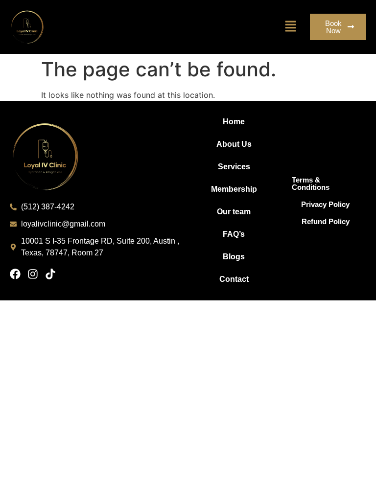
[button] (290, 26)
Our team (234, 211)
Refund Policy (326, 221)
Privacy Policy (325, 204)
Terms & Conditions (310, 183)
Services (234, 166)
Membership (234, 189)
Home (234, 121)
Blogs (234, 256)
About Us (234, 144)
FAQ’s (234, 234)
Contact (234, 279)
